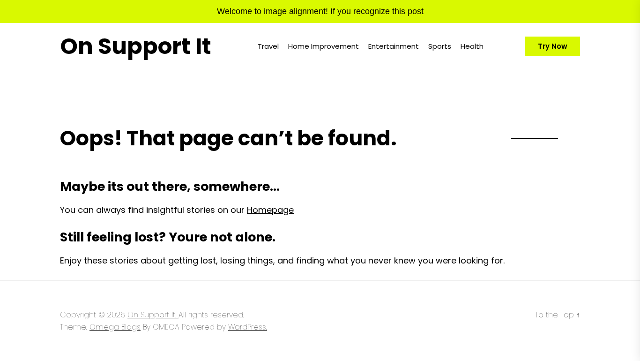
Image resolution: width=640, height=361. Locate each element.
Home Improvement (323, 46)
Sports (439, 46)
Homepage (270, 210)
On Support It (135, 46)
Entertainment (393, 46)
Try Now (552, 46)
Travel (268, 46)
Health (472, 46)
